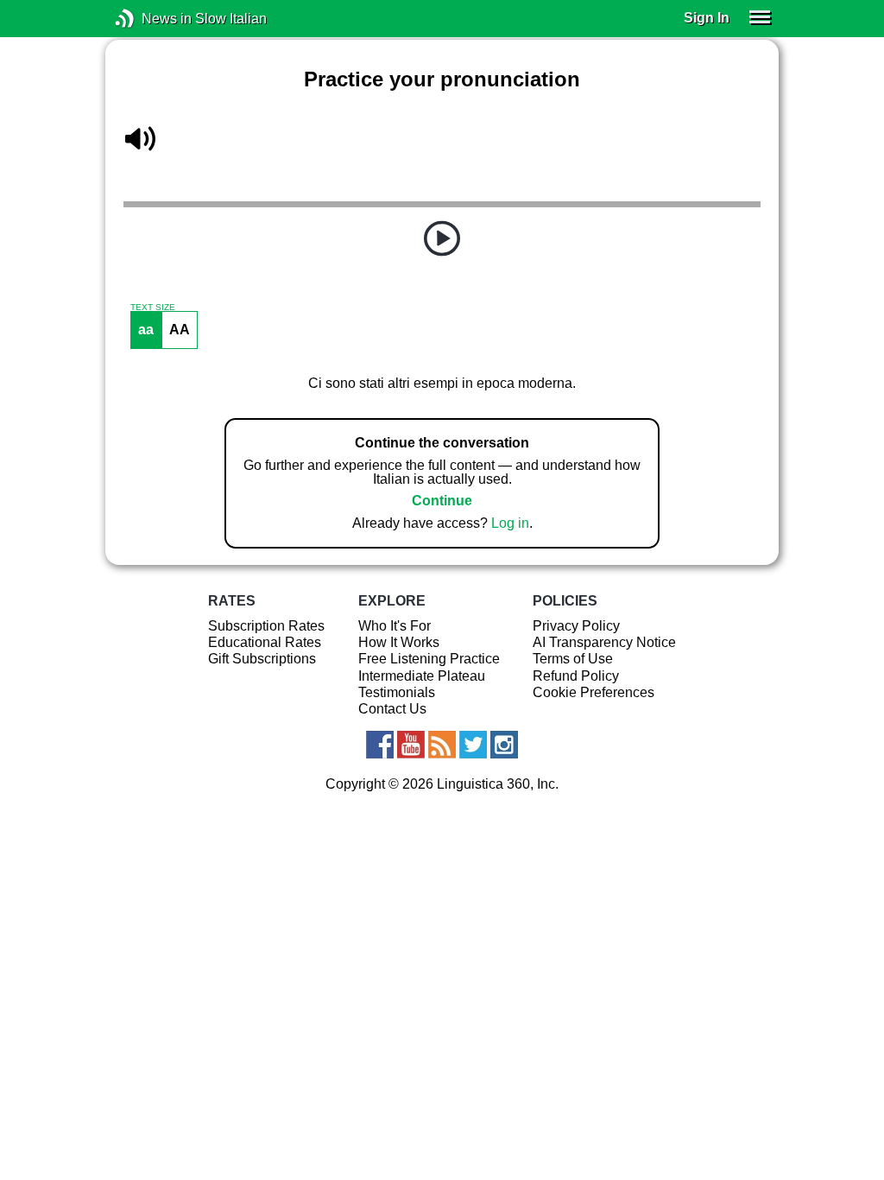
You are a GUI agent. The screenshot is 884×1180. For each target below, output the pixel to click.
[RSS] (442, 744)
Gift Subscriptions (262, 658)
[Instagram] (504, 744)
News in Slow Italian (151, 18)
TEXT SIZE (152, 307)
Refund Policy (576, 676)
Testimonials (396, 692)
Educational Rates (264, 642)
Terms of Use (573, 658)
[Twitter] (473, 744)
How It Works (398, 642)
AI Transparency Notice (604, 642)
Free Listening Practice (429, 658)
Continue (442, 500)
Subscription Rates (266, 626)
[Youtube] (411, 744)
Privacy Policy (576, 626)
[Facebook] (380, 744)
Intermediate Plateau (421, 676)
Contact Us (392, 708)
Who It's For (394, 626)
